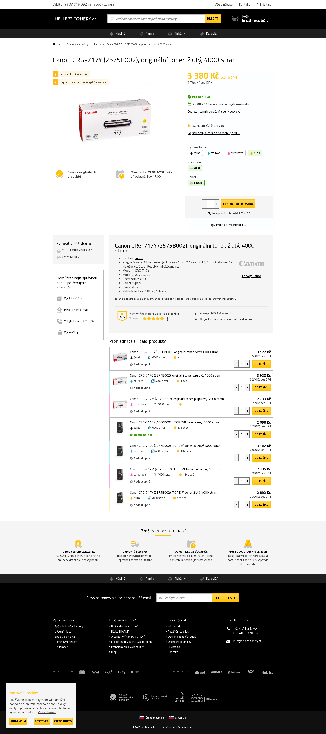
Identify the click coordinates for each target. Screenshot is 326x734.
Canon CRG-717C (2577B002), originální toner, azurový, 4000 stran (175, 375)
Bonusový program (66, 642)
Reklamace (61, 647)
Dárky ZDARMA (120, 632)
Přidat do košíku (238, 204)
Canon (139, 258)
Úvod (58, 44)
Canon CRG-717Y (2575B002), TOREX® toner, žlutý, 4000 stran (173, 492)
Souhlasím (18, 721)
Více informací (47, 712)
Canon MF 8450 (71, 257)
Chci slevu (225, 598)
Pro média (174, 647)
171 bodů (182, 498)
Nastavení (42, 721)
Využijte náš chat (74, 298)
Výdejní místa (63, 632)
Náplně (120, 33)
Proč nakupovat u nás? (125, 626)
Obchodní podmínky (179, 642)
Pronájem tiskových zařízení (128, 647)
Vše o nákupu (72, 332)
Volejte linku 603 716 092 (79, 321)
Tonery (97, 44)
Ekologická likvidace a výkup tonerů (132, 642)
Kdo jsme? (174, 626)
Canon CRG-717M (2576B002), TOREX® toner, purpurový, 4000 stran (177, 469)
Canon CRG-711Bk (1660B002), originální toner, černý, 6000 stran (174, 352)
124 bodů (188, 474)
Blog (113, 652)
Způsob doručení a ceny (69, 626)
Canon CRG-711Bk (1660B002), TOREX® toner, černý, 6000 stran (174, 422)
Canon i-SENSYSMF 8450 (77, 250)
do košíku (261, 364)
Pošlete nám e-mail (76, 310)
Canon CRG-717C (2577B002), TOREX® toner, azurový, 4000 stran (175, 445)
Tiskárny (180, 33)
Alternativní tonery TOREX (128, 637)
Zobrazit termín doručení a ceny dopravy (214, 111)
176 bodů (183, 427)
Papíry (149, 33)
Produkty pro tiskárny (77, 44)
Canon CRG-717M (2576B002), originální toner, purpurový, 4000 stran (177, 398)
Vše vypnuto (63, 721)
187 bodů (186, 451)
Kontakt (173, 652)
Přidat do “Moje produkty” (231, 225)
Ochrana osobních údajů (182, 637)
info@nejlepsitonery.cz (247, 641)
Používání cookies (178, 632)
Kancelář (211, 33)
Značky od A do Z (65, 637)
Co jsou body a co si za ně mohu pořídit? (214, 133)
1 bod (181, 357)
